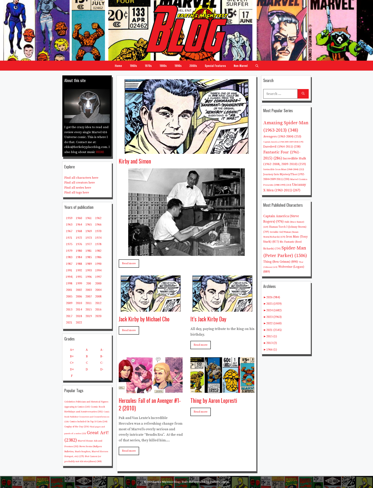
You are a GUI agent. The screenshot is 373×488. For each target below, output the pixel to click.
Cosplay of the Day (76, 426)
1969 (88, 231)
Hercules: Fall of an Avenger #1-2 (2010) (150, 404)
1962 (98, 218)
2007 (88, 296)
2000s (193, 65)
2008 (98, 296)
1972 (79, 238)
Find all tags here (76, 192)
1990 (98, 264)
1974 (98, 238)
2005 (69, 296)
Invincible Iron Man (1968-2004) (283, 169)
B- (101, 356)
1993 (88, 270)
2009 (69, 303)
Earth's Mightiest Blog (166, 482)
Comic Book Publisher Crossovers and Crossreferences (87, 416)
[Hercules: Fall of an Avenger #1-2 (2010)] (151, 390)
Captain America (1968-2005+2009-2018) (283, 142)
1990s (178, 65)
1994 (98, 270)
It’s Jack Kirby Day (208, 319)
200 (88, 283)
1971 (69, 238)
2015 (88, 309)
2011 (88, 303)
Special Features (215, 65)
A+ (72, 350)
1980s (163, 65)
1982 (98, 251)
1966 (98, 225)
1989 (88, 264)
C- (101, 363)
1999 (79, 283)
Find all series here (77, 188)
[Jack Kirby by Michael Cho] (151, 308)
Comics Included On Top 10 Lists (88, 421)
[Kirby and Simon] (186, 151)
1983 (69, 257)
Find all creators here (79, 183)
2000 (98, 283)
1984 (79, 257)
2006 (79, 296)
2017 (69, 316)
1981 (88, 251)
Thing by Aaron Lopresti (213, 400)
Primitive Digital (219, 482)
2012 (98, 303)
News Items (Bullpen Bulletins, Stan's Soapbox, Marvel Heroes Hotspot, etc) (86, 451)
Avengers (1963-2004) (282, 137)
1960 (79, 218)
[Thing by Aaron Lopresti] (222, 390)
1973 (88, 238)
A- (102, 350)
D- (102, 369)
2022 (79, 322)
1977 (88, 244)
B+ (72, 356)
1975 (69, 244)
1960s (133, 65)
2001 (69, 290)
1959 (69, 218)
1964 (79, 225)
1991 (69, 270)
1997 (98, 277)
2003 (88, 290)
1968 (79, 231)
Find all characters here (81, 178)
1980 (79, 251)
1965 (88, 225)
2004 (98, 290)
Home (118, 65)
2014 (79, 309)
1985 (88, 257)
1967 (69, 231)
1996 (88, 277)
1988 (79, 264)
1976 (79, 244)
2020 (98, 316)
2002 (79, 290)
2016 (98, 309)
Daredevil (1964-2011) (282, 147)
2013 (69, 309)
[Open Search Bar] (257, 65)
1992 (79, 270)
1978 (98, 244)
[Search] (303, 94)
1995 (79, 277)
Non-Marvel (241, 65)
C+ (72, 363)
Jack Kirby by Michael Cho (144, 319)
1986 (98, 257)
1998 (69, 283)
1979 (69, 251)
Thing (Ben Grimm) (280, 262)
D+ (72, 369)
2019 (88, 316)
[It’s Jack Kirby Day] (222, 308)
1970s (148, 65)
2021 (69, 322)
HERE (100, 152)
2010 (79, 303)
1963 (69, 225)
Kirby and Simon (135, 161)
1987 (69, 264)
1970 (98, 231)
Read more (129, 263)
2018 (79, 316)
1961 (88, 218)
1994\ (69, 277)
